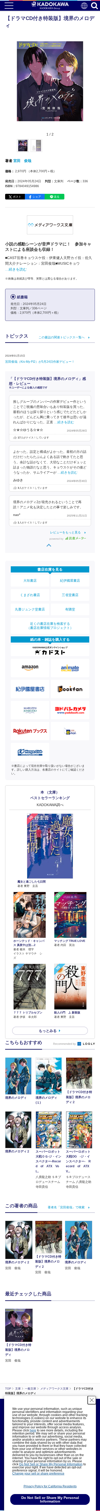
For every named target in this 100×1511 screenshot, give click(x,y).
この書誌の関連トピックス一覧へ (61, 337)
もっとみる (48, 1031)
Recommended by (65, 1043)
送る (56, 196)
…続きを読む (16, 269)
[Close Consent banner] (92, 1400)
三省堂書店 (70, 595)
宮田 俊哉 (22, 161)
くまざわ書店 (30, 595)
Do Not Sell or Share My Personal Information (51, 1464)
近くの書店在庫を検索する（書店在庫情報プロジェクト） (50, 626)
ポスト (17, 196)
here (33, 1430)
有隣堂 (70, 609)
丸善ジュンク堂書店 (30, 609)
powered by (56, 538)
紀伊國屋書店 (70, 580)
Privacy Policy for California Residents (50, 1486)
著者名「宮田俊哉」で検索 (66, 1207)
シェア (37, 196)
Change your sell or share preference (38, 1473)
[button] (86, 148)
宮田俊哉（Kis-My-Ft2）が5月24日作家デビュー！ (40, 362)
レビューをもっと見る (65, 532)
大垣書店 (30, 580)
